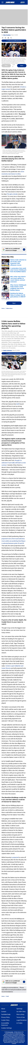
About (3, 1009)
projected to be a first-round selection (13, 538)
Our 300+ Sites (21, 1011)
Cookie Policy (5, 1020)
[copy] (11, 38)
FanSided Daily (5, 1014)
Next (21, 65)
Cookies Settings (6, 1028)
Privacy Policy (5, 1017)
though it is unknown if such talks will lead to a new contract (14, 463)
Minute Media (10, 1032)
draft (17, 404)
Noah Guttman (7, 350)
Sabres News (9, 308)
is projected (15, 857)
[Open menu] (2, 2)
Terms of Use (20, 1017)
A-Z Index (19, 1023)
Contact (3, 1011)
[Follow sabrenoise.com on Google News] (24, 249)
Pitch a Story (20, 1014)
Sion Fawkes (6, 35)
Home (3, 308)
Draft (7, 996)
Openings (19, 1009)
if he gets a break (12, 194)
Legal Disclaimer (21, 1020)
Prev (6, 65)
